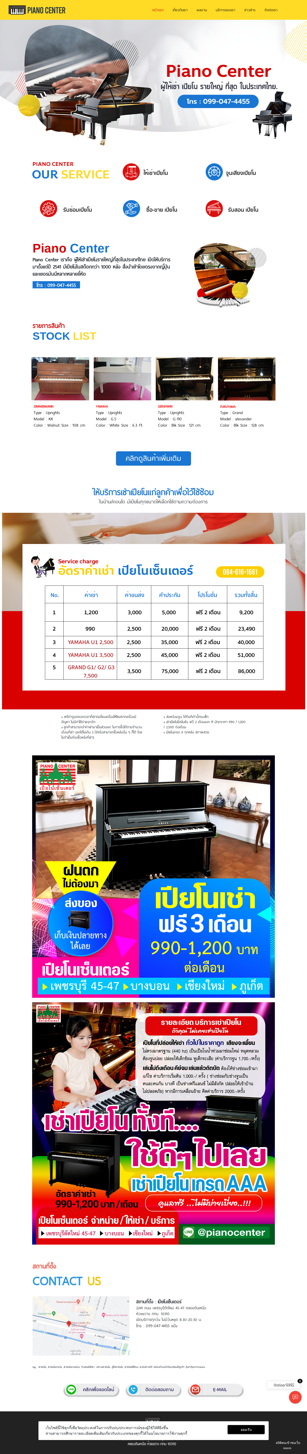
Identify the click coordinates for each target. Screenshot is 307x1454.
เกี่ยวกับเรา (180, 9)
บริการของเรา (225, 9)
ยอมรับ (246, 1429)
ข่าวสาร (250, 9)
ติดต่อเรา (271, 9)
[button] (23, 83)
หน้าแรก (158, 9)
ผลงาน (202, 9)
